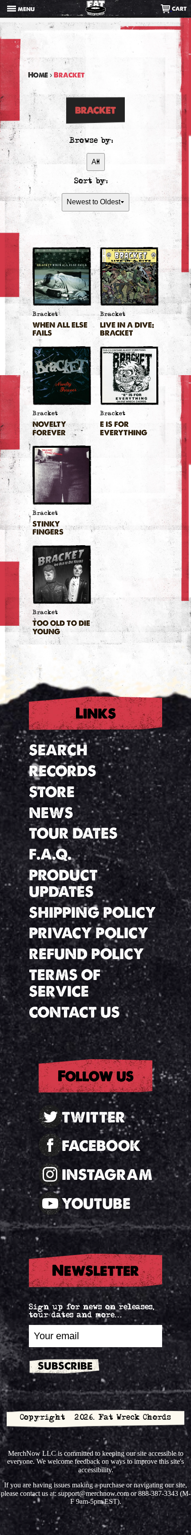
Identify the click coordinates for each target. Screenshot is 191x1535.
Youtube (96, 1204)
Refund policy (86, 954)
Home (38, 75)
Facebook (101, 1146)
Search (58, 750)
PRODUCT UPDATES (63, 883)
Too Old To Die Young (61, 628)
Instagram (107, 1175)
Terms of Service (64, 983)
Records (62, 771)
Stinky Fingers (48, 528)
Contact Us (74, 1012)
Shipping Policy (92, 912)
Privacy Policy (88, 933)
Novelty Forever (49, 429)
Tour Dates (73, 833)
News (51, 813)
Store (52, 792)
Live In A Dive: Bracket (127, 329)
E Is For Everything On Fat (123, 429)
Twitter (93, 1117)
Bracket (45, 315)
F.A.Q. (50, 854)
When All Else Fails (60, 329)
